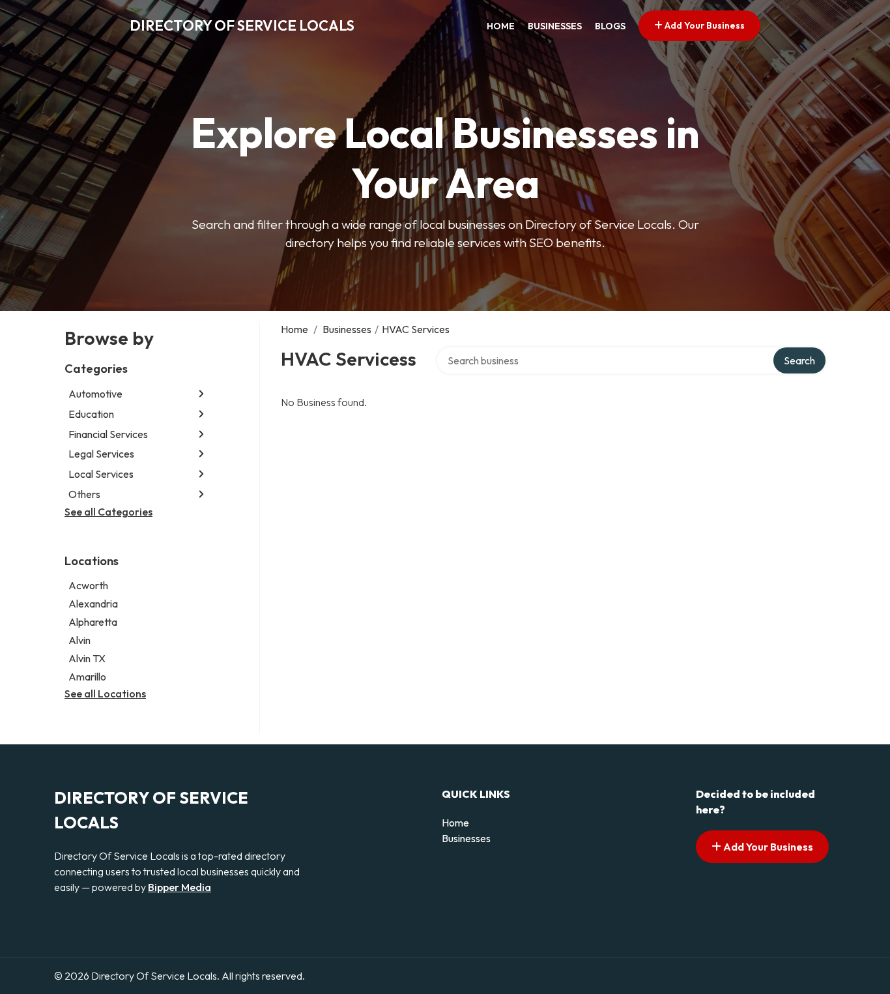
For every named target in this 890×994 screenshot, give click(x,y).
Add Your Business (704, 25)
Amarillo (87, 676)
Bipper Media (179, 887)
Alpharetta (92, 621)
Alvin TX (87, 658)
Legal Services (101, 453)
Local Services (101, 473)
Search (799, 360)
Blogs (610, 26)
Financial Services (108, 434)
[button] (201, 394)
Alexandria (93, 603)
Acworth (88, 585)
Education (91, 413)
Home (501, 26)
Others (84, 494)
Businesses (555, 26)
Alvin (79, 640)
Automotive (95, 393)
